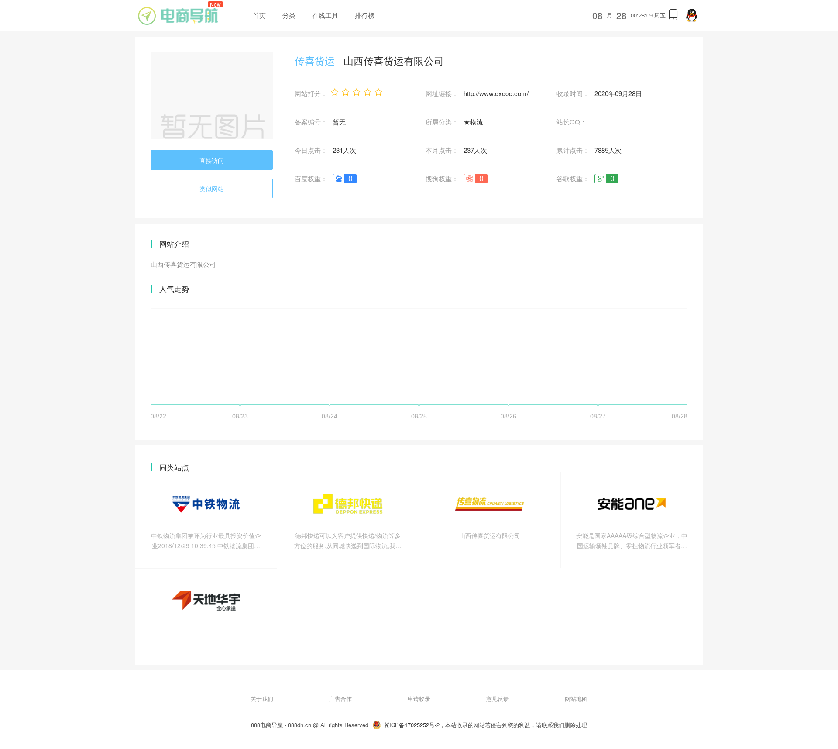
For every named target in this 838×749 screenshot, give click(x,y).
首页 (259, 15)
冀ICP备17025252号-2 (412, 725)
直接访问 (211, 160)
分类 (288, 15)
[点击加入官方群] (692, 15)
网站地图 (576, 698)
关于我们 (262, 698)
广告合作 (340, 698)
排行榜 (364, 15)
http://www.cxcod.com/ (496, 93)
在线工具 (325, 15)
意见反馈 (497, 698)
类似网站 (211, 188)
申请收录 (419, 698)
